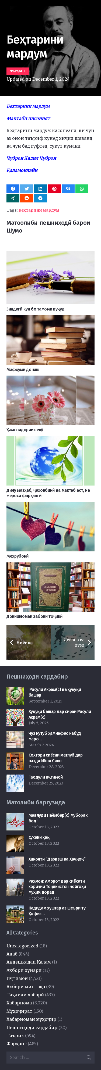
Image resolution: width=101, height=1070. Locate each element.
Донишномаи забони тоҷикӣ (34, 616)
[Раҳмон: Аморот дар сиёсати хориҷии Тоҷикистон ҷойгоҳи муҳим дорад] (15, 882)
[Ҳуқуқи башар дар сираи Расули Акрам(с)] (15, 712)
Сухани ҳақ (39, 837)
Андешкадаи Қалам (28, 962)
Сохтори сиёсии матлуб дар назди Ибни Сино (56, 757)
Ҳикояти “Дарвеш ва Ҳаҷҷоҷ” (57, 859)
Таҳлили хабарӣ (25, 994)
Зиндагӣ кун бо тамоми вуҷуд (35, 309)
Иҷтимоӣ (17, 978)
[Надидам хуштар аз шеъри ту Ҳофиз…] (15, 909)
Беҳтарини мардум (39, 210)
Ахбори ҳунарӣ (23, 970)
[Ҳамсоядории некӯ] (50, 379)
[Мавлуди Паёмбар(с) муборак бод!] (15, 816)
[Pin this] (54, 188)
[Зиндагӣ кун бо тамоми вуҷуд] (50, 255)
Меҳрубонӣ (17, 556)
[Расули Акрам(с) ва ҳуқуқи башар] (15, 690)
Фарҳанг (16, 1043)
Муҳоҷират (19, 1011)
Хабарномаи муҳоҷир (31, 1019)
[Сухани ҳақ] (15, 838)
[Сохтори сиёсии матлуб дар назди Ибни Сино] (15, 756)
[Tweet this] (26, 188)
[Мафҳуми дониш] (50, 319)
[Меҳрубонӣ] (50, 505)
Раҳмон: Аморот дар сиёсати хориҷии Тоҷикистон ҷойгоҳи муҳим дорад (57, 887)
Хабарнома (19, 1002)
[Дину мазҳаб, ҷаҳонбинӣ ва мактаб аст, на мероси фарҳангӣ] (50, 440)
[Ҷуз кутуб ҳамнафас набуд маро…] (15, 734)
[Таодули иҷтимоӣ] (15, 778)
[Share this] (12, 188)
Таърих (15, 1035)
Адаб (12, 954)
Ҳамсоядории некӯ (24, 429)
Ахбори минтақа (25, 986)
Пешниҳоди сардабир (31, 1027)
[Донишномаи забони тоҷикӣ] (50, 566)
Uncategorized (22, 945)
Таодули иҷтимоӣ (46, 777)
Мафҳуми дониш (22, 369)
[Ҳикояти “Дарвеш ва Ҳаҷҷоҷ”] (15, 860)
